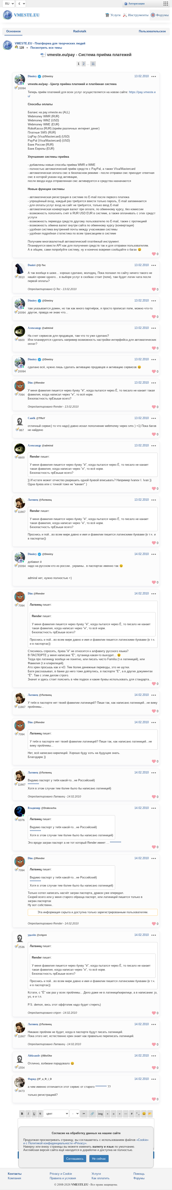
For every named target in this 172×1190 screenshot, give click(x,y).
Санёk (31, 418)
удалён (32, 935)
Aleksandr (34, 1055)
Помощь (139, 1173)
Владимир (34, 808)
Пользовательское (152, 31)
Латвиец (33, 499)
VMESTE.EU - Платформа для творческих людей (50, 43)
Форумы (138, 1178)
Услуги (96, 1173)
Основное (13, 31)
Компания (14, 1178)
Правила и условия (63, 1178)
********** (33, 784)
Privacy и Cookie (61, 1173)
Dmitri (31, 265)
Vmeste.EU (26, 15)
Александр (34, 328)
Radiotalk (79, 31)
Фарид (32, 1079)
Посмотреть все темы (46, 47)
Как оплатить (101, 1178)
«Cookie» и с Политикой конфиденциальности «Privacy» (85, 1141)
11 (93, 64)
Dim (30, 382)
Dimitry (32, 76)
